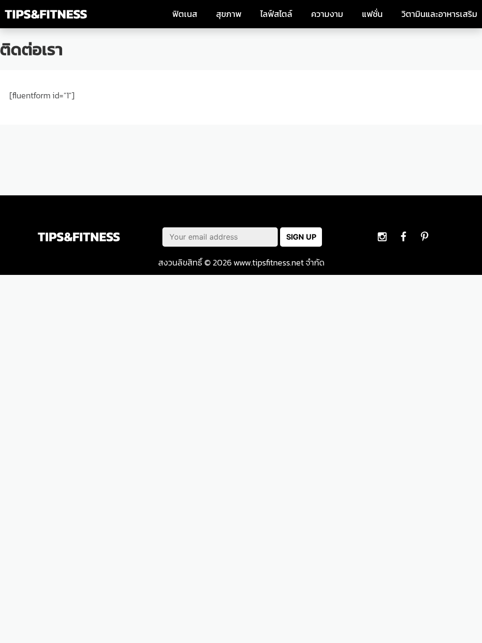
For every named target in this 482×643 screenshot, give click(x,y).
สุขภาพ (228, 14)
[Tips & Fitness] (46, 14)
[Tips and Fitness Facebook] (382, 237)
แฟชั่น (372, 14)
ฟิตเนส (184, 14)
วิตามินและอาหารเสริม (439, 14)
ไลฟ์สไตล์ (276, 14)
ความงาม (327, 14)
